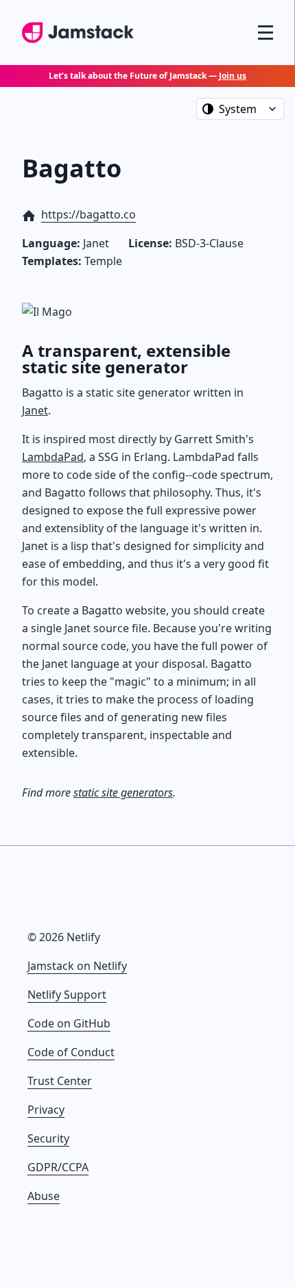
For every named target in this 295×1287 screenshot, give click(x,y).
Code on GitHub (68, 1023)
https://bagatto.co (88, 214)
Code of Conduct (71, 1052)
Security (48, 1138)
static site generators (123, 792)
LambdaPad (53, 456)
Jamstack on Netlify (77, 965)
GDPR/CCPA (57, 1167)
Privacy (45, 1109)
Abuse (43, 1195)
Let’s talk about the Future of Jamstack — (147, 76)
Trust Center (59, 1080)
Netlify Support (66, 994)
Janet (35, 410)
